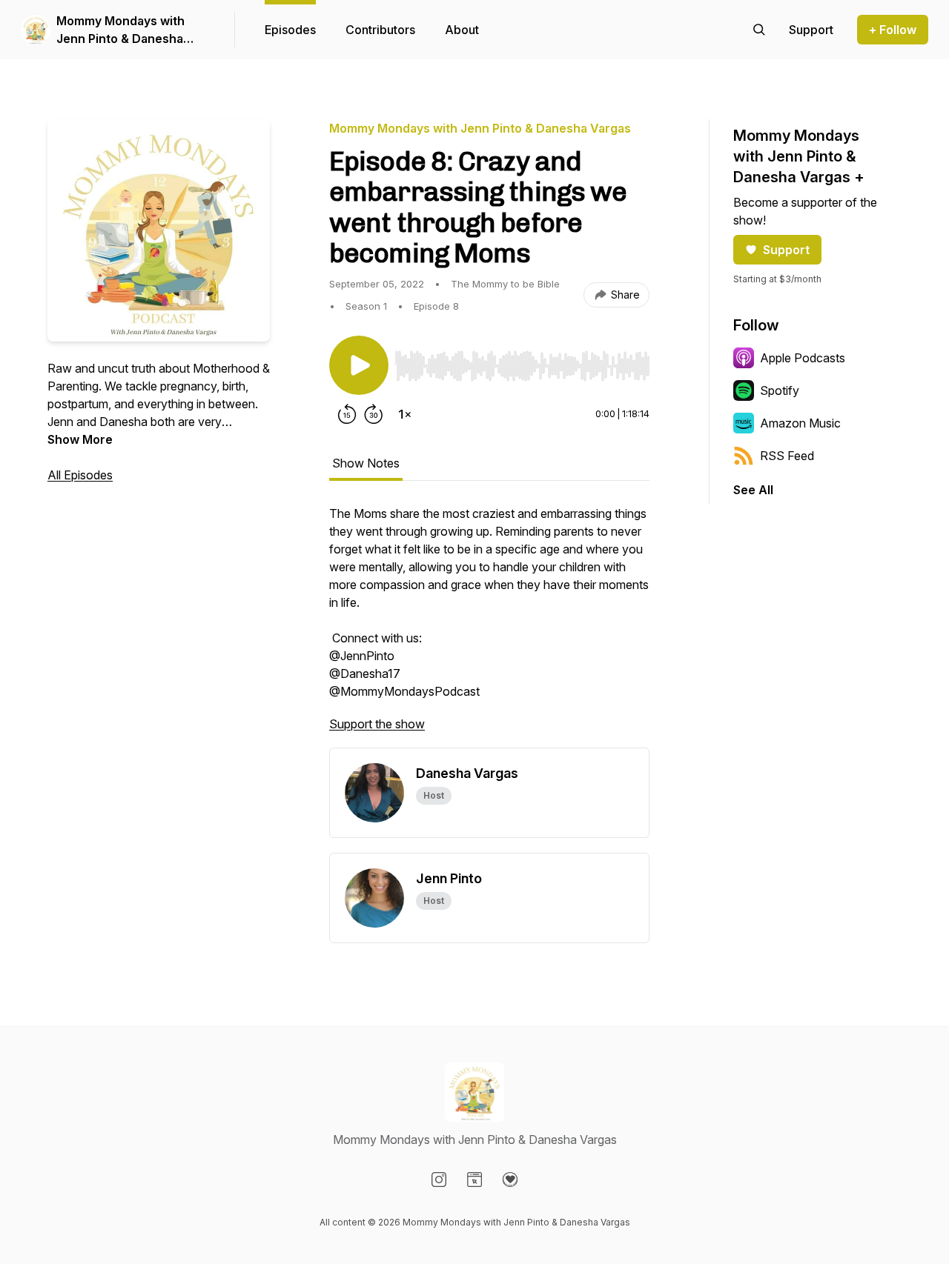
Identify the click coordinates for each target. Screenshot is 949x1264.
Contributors (380, 29)
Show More (80, 439)
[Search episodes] (759, 30)
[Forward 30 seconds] (373, 414)
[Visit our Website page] (474, 1179)
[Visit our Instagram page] (438, 1179)
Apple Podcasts (802, 357)
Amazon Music (800, 423)
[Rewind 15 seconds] (347, 414)
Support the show (377, 723)
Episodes (290, 29)
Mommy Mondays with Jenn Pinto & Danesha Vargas (120, 30)
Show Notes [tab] (366, 463)
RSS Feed (787, 455)
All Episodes (80, 475)
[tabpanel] (489, 626)
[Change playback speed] (405, 414)
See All (753, 489)
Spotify (779, 390)
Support (786, 249)
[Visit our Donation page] (510, 1179)
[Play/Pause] (358, 365)
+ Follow (892, 29)
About (462, 29)
